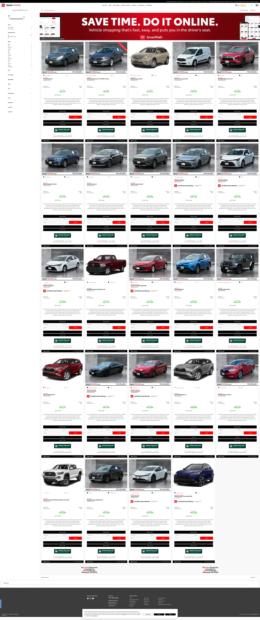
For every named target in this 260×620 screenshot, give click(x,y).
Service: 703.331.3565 (199, 1)
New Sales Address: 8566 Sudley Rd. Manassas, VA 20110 (221, 1)
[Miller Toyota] (13, 5)
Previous (41, 26)
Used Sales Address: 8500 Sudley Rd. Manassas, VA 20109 (246, 1)
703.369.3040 (113, 597)
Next (259, 26)
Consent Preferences (0, 604)
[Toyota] (3, 5)
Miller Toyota (46, 140)
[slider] (9, 19)
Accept (170, 614)
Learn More (62, 121)
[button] (82, 57)
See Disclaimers (112, 605)
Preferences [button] (95, 615)
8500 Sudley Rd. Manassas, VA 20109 (63, 136)
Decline (159, 614)
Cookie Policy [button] (124, 614)
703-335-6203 (78, 140)
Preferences (147, 614)
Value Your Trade (62, 124)
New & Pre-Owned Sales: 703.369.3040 (178, 1)
